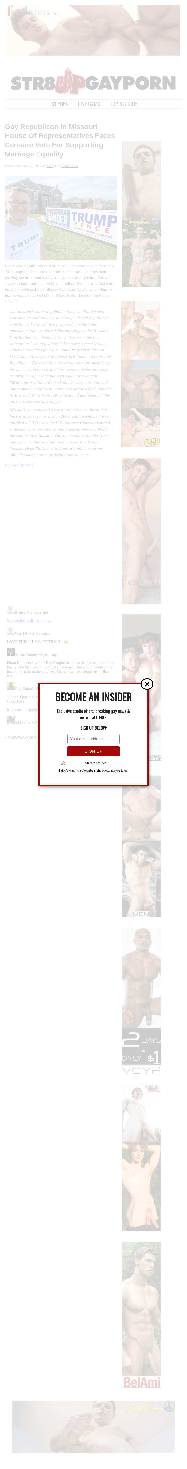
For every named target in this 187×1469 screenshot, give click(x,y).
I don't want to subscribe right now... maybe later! (93, 770)
